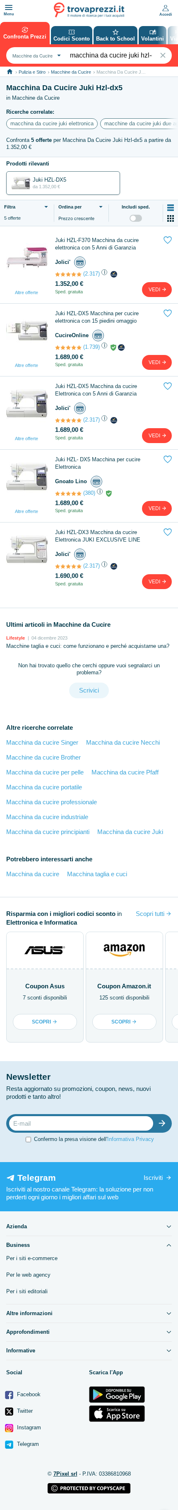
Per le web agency (28, 1275)
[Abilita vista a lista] (170, 207)
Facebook (28, 1394)
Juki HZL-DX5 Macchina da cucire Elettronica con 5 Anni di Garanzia (96, 390)
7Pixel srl (65, 1474)
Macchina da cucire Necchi (123, 742)
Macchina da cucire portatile (44, 787)
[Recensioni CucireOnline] (68, 347)
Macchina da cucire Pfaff (125, 772)
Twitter (24, 1411)
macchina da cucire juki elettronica (52, 123)
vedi (155, 289)
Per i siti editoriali (27, 1291)
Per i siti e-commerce (32, 1258)
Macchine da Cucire (71, 72)
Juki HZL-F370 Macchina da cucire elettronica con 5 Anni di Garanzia (97, 244)
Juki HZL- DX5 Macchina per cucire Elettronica (97, 463)
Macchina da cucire (32, 873)
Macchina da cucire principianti (47, 831)
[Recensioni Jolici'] (68, 274)
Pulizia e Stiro (32, 72)
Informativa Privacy (130, 1139)
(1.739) (91, 347)
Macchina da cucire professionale (51, 801)
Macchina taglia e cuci (97, 873)
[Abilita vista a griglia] (170, 218)
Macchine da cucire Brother (43, 757)
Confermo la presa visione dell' (94, 1139)
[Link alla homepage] (9, 72)
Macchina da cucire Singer (42, 742)
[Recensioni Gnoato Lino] (68, 493)
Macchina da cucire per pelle (45, 772)
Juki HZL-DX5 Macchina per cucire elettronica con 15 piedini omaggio (97, 317)
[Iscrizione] (164, 1123)
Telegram (27, 1444)
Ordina (70, 206)
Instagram (28, 1427)
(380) (89, 493)
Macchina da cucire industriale (47, 816)
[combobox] (35, 55)
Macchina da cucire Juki (130, 831)
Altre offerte (26, 292)
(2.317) (91, 274)
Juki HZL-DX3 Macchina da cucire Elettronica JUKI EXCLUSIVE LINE (97, 536)
